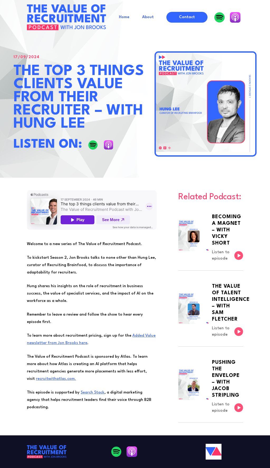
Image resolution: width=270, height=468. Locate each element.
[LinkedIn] (235, 17)
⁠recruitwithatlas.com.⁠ (56, 379)
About (148, 17)
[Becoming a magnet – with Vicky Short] (210, 240)
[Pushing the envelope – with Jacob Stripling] (210, 384)
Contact (187, 17)
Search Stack (92, 393)
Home (124, 17)
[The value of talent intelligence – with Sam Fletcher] (210, 308)
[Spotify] (219, 17)
